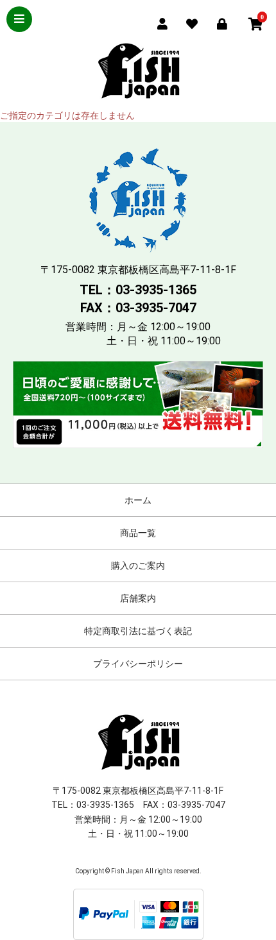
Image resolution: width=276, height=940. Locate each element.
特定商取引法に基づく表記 (138, 631)
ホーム (138, 500)
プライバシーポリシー (138, 664)
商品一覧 (138, 533)
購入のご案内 (138, 565)
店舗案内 (138, 598)
